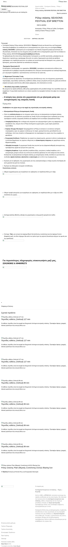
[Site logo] (63, 1)
